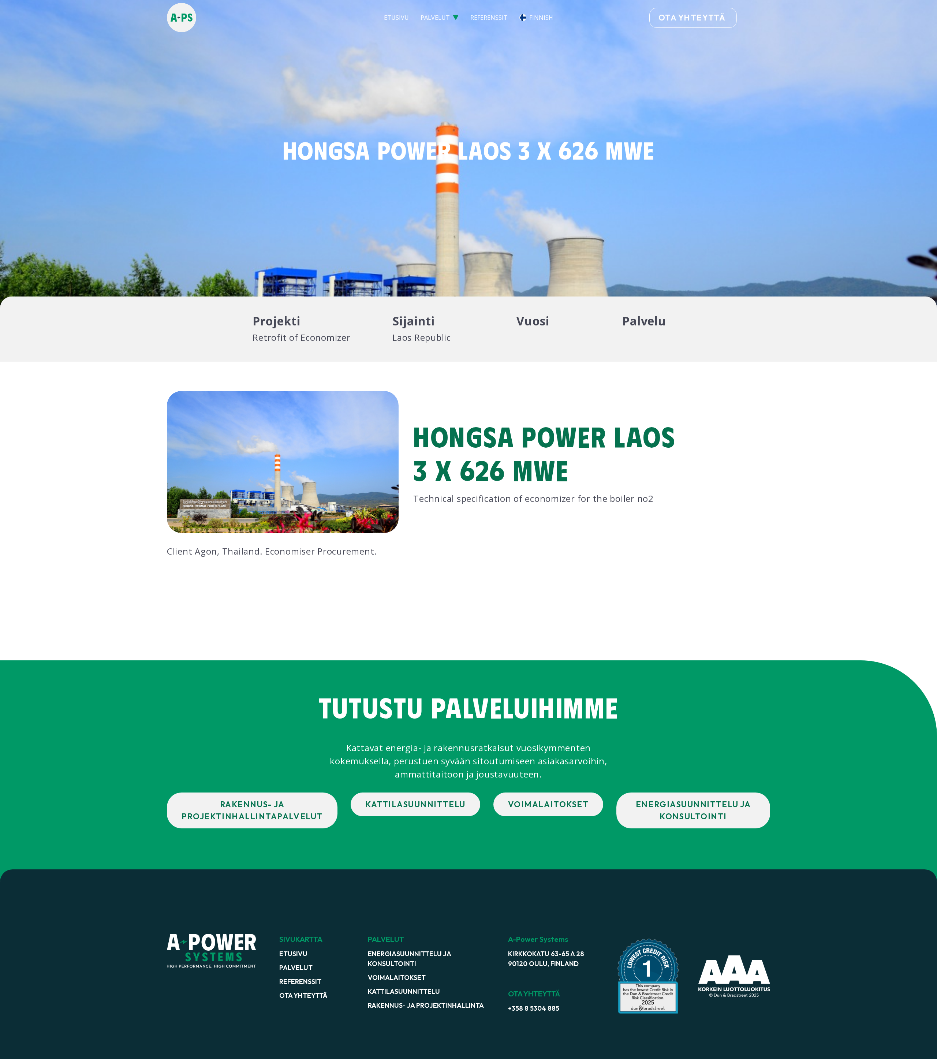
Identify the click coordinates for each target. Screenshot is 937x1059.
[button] (439, 17)
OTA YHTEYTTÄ (691, 17)
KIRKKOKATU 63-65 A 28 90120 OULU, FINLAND (546, 959)
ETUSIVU (396, 18)
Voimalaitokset (397, 977)
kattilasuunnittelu (404, 991)
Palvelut (296, 967)
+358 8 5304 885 (533, 1008)
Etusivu (293, 954)
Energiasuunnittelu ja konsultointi (409, 959)
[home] (230, 17)
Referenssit (300, 981)
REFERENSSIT (489, 18)
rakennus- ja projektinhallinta (426, 1005)
